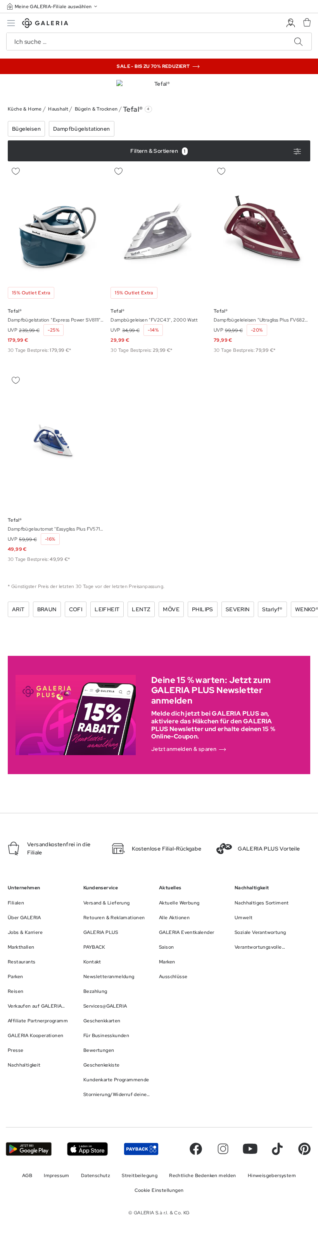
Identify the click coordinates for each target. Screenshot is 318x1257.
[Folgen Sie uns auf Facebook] (196, 1149)
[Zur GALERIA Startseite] (45, 24)
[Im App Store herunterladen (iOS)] (87, 1149)
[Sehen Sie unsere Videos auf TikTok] (277, 1149)
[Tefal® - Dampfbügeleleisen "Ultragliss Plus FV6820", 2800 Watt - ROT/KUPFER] (262, 233)
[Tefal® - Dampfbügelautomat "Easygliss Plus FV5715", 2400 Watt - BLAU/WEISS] (56, 442)
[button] (53, 6)
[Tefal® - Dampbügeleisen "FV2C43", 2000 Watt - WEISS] (159, 233)
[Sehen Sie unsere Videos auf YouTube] (250, 1149)
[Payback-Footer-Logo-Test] (141, 1149)
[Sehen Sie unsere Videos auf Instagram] (223, 1149)
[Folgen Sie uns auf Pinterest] (304, 1149)
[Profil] (290, 23)
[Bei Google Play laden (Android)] (29, 1149)
